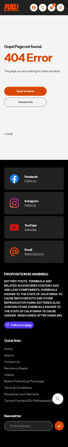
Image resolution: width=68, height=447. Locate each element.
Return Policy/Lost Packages (24, 381)
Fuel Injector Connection (28, 133)
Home (8, 349)
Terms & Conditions (18, 388)
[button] (57, 398)
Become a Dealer (16, 368)
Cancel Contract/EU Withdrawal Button (32, 400)
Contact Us (12, 362)
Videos (9, 375)
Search (9, 355)
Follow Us (30, 180)
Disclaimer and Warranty (21, 394)
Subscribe (30, 229)
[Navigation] (60, 7)
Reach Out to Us (34, 254)
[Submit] (59, 425)
